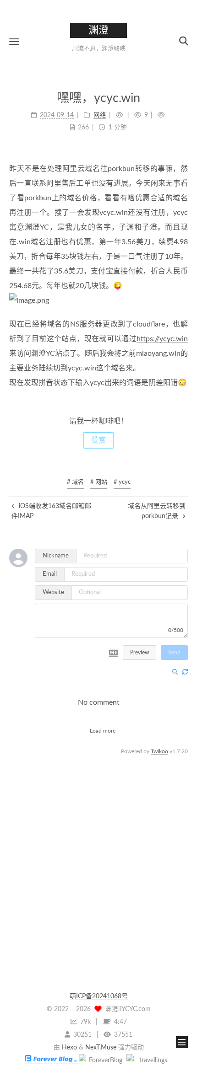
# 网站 (98, 482)
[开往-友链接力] (149, 1060)
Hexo (69, 1047)
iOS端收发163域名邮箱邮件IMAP (51, 511)
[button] (14, 41)
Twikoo (159, 751)
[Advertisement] (98, 855)
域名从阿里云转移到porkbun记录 (157, 511)
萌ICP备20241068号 (99, 996)
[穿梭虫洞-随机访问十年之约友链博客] (102, 1060)
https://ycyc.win (162, 339)
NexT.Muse (100, 1047)
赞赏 (98, 440)
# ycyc (122, 482)
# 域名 (75, 482)
